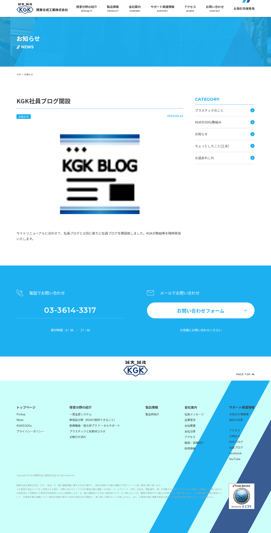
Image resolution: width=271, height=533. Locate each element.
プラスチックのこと (209, 110)
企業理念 (190, 420)
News (20, 420)
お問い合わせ (215, 8)
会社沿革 (190, 431)
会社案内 (135, 8)
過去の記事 (236, 420)
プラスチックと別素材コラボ (87, 431)
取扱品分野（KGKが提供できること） (93, 420)
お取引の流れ (77, 437)
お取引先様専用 (244, 8)
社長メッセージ (194, 414)
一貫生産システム (80, 414)
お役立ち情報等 (239, 414)
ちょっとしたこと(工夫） (213, 145)
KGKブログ (236, 442)
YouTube (234, 459)
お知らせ (23, 116)
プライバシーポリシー (30, 431)
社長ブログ (236, 447)
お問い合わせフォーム (200, 310)
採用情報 (190, 448)
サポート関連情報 (162, 8)
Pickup (20, 414)
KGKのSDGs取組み (208, 122)
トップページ (26, 407)
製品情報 (113, 8)
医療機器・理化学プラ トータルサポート (94, 425)
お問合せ (234, 436)
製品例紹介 (152, 414)
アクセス (190, 8)
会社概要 (190, 425)
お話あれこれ (204, 157)
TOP (18, 74)
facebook (235, 453)
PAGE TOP (243, 374)
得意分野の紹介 (86, 8)
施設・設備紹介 (194, 443)
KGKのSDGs (24, 425)
